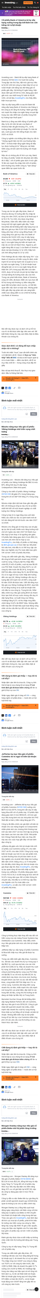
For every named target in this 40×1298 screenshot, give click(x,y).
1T (8, 189)
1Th (12, 189)
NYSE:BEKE (26, 1179)
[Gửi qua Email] (19, 388)
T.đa (26, 189)
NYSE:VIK (6, 494)
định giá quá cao (10, 545)
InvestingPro (20, 98)
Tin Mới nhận (6, 7)
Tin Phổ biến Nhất (19, 7)
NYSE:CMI (22, 807)
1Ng (5, 189)
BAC (16, 80)
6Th (16, 189)
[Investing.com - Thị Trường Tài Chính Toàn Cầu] (11, 3)
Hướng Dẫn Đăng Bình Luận (9, 419)
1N (19, 189)
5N (22, 189)
